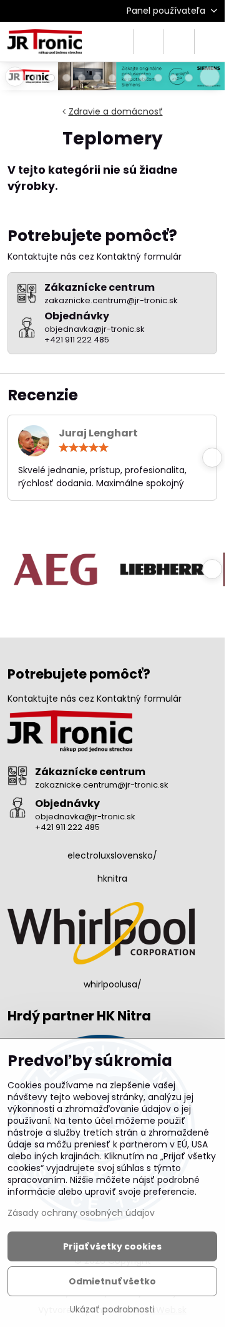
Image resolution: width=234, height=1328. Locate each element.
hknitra (112, 878)
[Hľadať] (148, 41)
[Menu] (210, 41)
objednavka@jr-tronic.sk (85, 816)
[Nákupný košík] (179, 41)
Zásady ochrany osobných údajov (81, 1213)
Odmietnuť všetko (112, 1281)
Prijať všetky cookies (112, 1246)
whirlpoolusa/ (113, 984)
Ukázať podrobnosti (112, 1310)
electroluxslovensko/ (112, 855)
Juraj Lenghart (98, 433)
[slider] (84, 448)
